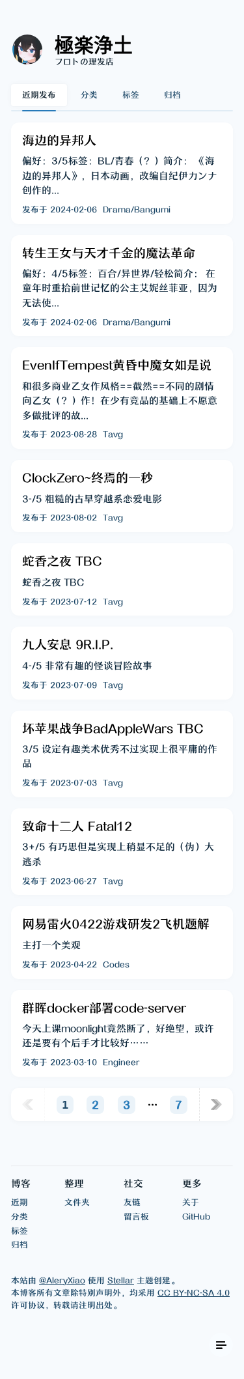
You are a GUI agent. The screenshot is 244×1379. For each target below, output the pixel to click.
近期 (19, 1202)
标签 (130, 95)
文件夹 (77, 1202)
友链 (132, 1202)
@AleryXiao (62, 1280)
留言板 (136, 1216)
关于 (190, 1202)
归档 (172, 95)
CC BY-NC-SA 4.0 (193, 1293)
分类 (89, 95)
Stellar (120, 1280)
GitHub (196, 1216)
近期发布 (39, 95)
